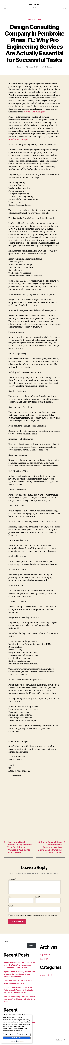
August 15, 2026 (33, 67)
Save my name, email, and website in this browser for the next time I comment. (34, 915)
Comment (12, 879)
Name (10, 897)
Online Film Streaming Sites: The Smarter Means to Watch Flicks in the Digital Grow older (19, 999)
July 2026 (44, 959)
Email (37, 897)
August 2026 (45, 955)
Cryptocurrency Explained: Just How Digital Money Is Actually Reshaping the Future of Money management (19, 990)
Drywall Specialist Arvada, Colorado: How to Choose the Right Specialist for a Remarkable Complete (19, 974)
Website (11, 906)
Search (6, 942)
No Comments (49, 67)
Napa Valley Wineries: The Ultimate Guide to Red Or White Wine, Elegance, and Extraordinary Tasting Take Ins (19, 965)
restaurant (34, 4)
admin (21, 67)
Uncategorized (34, 20)
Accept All (17, 1038)
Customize (10, 1035)
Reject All (24, 1035)
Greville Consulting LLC (35, 112)
